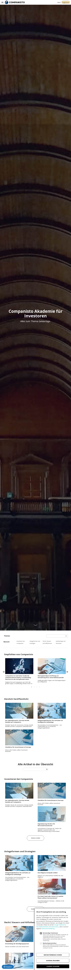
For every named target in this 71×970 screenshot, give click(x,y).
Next (67, 672)
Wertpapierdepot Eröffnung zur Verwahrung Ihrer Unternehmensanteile (51, 676)
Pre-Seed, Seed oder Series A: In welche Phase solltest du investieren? (50, 897)
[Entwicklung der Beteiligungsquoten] (19, 934)
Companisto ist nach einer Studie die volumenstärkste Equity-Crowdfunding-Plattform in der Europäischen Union (18, 677)
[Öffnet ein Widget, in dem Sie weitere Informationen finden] (8, 967)
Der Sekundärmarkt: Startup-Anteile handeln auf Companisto (17, 721)
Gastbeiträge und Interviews (60, 642)
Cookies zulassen (52, 966)
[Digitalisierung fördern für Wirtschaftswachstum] (52, 814)
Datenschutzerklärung (48, 928)
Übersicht (6, 642)
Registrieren (65, 2)
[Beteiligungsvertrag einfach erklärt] (19, 961)
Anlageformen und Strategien (35, 642)
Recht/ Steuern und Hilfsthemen (47, 642)
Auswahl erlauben (52, 960)
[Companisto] (15, 2)
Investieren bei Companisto (21, 642)
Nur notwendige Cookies (53, 955)
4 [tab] (39, 687)
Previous (4, 672)
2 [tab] (34, 687)
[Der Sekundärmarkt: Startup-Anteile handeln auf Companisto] (19, 711)
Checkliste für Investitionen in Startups (18, 747)
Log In (59, 2)
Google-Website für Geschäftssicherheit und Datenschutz (51, 925)
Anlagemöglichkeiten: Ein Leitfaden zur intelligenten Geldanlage (50, 721)
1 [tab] (31, 687)
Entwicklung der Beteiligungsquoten (17, 944)
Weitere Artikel (35, 838)
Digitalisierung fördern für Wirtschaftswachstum (46, 824)
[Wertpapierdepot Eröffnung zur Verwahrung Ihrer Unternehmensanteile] (52, 666)
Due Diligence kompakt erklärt (48, 873)
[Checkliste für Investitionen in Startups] (19, 737)
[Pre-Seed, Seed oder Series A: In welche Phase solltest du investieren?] (52, 887)
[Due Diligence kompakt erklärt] (52, 863)
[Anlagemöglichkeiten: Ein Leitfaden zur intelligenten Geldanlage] (52, 711)
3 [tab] (37, 687)
